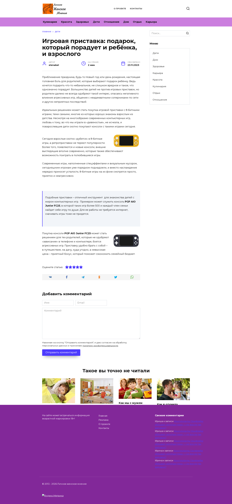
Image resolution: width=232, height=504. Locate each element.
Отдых (137, 21)
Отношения (111, 21)
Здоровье (82, 21)
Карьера (151, 21)
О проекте (120, 8)
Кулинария (50, 21)
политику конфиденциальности (100, 345)
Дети (96, 21)
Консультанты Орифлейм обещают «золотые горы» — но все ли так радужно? (179, 424)
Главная (103, 415)
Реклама (103, 420)
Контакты (136, 8)
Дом (126, 21)
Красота (66, 21)
